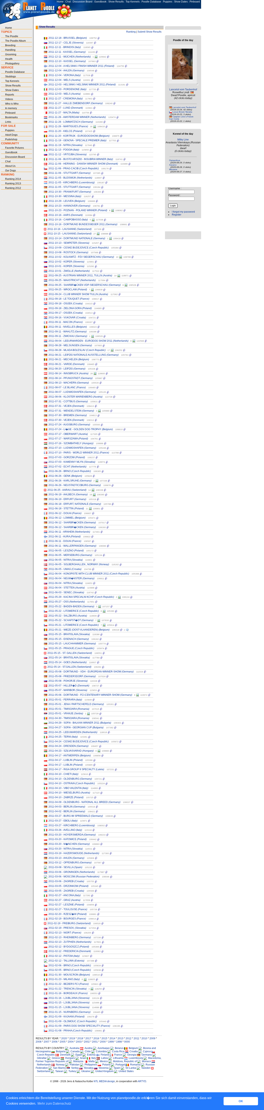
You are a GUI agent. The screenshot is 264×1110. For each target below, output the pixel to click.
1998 (119, 1041)
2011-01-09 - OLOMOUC (72, 1021)
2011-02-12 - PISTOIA (64, 956)
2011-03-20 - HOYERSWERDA (72, 834)
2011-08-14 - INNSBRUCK (68, 373)
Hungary (69, 1058)
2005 (63, 1041)
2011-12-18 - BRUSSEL (67, 37)
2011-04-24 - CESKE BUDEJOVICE (78, 741)
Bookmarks (11, 117)
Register (176, 214)
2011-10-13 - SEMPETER (68, 242)
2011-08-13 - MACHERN (68, 382)
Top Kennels (133, 1)
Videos (9, 99)
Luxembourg (135, 1058)
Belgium (132, 1048)
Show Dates (181, 1)
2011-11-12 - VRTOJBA (67, 154)
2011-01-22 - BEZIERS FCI (68, 984)
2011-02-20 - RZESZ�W (67, 914)
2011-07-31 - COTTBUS (68, 401)
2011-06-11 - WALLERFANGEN (72, 545)
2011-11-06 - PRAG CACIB (73, 168)
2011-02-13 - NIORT (64, 932)
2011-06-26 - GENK (65, 475)
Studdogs (10, 76)
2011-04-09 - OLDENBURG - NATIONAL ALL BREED (84, 802)
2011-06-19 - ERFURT (67, 499)
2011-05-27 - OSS (66, 601)
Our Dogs (10, 170)
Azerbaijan (103, 1048)
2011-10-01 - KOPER (66, 266)
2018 (80, 1038)
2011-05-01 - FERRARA (65, 699)
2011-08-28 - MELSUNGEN (70, 345)
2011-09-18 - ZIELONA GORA (70, 308)
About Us (10, 166)
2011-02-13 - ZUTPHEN (69, 941)
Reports (9, 94)
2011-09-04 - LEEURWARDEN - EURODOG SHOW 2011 (88, 340)
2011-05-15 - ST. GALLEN (69, 653)
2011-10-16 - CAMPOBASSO (68, 219)
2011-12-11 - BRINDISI (64, 47)
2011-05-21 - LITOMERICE (73, 625)
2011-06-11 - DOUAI (64, 541)
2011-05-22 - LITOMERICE (73, 611)
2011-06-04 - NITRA (65, 583)
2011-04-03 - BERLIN (66, 806)
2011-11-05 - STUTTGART (69, 187)
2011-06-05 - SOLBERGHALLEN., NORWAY (78, 564)
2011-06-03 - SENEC (66, 592)
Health (9, 59)
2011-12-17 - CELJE (66, 42)
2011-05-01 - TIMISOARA (68, 708)
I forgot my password (183, 211)
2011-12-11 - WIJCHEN (69, 56)
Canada (74, 1051)
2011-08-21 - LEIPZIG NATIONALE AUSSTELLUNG (83, 354)
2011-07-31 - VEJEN (66, 406)
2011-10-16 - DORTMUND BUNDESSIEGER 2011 (82, 224)
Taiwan (58, 1071)
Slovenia (102, 1067)
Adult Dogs (11, 134)
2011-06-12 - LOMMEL (67, 517)
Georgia (131, 1054)
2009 (152, 1038)
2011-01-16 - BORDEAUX (68, 993)
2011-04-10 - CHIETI (63, 774)
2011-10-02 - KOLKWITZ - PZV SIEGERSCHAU (81, 256)
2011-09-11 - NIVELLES (67, 326)
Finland (104, 1054)
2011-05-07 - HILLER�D (68, 685)
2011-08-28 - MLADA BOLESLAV (77, 350)
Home (60, 1)
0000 (127, 1041)
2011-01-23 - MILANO (64, 979)
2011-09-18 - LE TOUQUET (68, 298)
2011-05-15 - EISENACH (68, 639)
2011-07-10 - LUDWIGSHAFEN (72, 447)
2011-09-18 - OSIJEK (65, 303)
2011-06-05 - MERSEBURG (70, 555)
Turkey (71, 1071)
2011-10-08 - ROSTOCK (68, 252)
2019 (72, 1038)
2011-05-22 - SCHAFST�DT (70, 620)
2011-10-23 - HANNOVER (69, 205)
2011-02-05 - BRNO (69, 970)
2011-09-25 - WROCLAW (67, 289)
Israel (82, 1058)
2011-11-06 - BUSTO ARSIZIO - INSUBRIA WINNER (80, 159)
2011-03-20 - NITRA (65, 848)
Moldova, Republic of (124, 1061)
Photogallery (12, 63)
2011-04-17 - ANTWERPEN (69, 755)
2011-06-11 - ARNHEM (69, 531)
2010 (144, 1038)
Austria (87, 1048)
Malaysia (77, 1061)
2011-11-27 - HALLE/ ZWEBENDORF (75, 103)
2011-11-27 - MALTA (63, 112)
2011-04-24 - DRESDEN (68, 746)
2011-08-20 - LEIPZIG (66, 368)
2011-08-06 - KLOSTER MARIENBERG (75, 396)
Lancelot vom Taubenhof (183, 89)
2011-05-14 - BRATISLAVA (69, 657)
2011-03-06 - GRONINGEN (71, 872)
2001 (95, 1041)
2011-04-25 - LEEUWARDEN (72, 732)
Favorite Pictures (14, 147)
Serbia (74, 1067)
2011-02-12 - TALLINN (66, 960)
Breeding (10, 45)
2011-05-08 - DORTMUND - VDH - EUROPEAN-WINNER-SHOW (91, 671)
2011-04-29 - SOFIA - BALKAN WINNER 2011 (79, 722)
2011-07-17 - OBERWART (68, 434)
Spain (116, 1067)
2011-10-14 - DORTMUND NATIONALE (76, 238)
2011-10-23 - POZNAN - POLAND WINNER (77, 210)
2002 (87, 1041)
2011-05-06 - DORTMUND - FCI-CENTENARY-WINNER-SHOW (90, 694)
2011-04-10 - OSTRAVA (71, 783)
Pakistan (73, 1064)
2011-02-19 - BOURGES (67, 918)
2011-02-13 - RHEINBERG (69, 937)
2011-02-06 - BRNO (69, 965)
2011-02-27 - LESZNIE (66, 904)
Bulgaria (60, 1051)
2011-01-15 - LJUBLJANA (69, 1002)
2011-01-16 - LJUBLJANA (69, 998)
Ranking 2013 (13, 183)
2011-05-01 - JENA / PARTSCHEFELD (76, 704)
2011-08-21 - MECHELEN (68, 359)
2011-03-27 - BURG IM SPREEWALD (75, 816)
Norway (60, 1064)
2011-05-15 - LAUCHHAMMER (72, 643)
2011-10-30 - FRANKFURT (69, 191)
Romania (134, 1064)
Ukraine (85, 1071)
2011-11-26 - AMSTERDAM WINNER (77, 117)
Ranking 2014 (13, 179)
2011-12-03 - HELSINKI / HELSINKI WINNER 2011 (82, 84)
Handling (10, 49)
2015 (104, 1038)
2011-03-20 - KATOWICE (67, 839)
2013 (120, 1038)
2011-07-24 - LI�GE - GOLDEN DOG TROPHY (80, 429)
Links (8, 121)
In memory (11, 108)
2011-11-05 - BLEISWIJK (70, 177)
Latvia (104, 1058)
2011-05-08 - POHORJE (68, 680)
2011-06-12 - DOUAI (64, 513)
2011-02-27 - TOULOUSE (67, 909)
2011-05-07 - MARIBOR (67, 690)
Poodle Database (151, 1)
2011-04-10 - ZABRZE (66, 797)
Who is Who (12, 103)
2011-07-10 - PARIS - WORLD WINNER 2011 (78, 452)
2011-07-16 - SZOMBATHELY (70, 443)
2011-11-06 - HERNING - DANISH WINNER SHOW (83, 163)
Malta (91, 1061)
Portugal (119, 1064)
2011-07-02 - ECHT (67, 466)
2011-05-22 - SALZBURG (67, 615)
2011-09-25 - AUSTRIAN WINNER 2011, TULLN (80, 275)
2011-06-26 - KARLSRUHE (70, 480)
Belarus (119, 1048)
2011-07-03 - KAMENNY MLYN (71, 461)
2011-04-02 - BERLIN (66, 811)
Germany (146, 1054)
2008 (38, 1041)
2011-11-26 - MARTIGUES (68, 126)
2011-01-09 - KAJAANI (66, 1016)
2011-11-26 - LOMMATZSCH (70, 121)
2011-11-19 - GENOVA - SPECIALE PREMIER (77, 140)
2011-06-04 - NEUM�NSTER (71, 578)
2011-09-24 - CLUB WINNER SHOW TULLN (78, 294)
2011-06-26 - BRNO (69, 471)
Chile (87, 1051)
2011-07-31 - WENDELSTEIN (71, 410)
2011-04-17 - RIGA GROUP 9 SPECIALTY (76, 769)
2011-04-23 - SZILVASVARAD (71, 750)
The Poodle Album (15, 40)
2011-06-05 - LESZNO (66, 550)
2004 (71, 1041)
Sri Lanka (130, 1067)
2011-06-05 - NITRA (65, 559)
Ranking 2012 (13, 188)
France (117, 1054)
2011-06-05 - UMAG (64, 569)
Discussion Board (82, 1)
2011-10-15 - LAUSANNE (69, 233)
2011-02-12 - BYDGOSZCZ (68, 946)
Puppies (167, 1)
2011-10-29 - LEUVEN (66, 201)
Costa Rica (117, 1051)
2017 (88, 1038)
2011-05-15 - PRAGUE (71, 648)
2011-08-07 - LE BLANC (67, 387)
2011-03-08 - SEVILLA (65, 867)
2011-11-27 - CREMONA (65, 98)
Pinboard (195, 1)
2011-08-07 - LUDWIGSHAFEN (72, 392)
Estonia (90, 1054)
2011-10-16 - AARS (65, 215)
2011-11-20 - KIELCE (65, 131)
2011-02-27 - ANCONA (64, 895)
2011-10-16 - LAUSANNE (69, 229)
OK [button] (241, 1101)
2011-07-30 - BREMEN (67, 415)
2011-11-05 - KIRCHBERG (71, 182)
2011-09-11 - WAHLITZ (67, 331)
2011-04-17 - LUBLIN (65, 760)
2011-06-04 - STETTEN (66, 587)
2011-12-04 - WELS (64, 80)
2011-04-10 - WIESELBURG (69, 792)
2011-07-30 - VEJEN (66, 420)
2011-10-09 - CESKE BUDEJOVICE (78, 247)
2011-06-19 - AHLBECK (68, 494)
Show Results (116, 1)
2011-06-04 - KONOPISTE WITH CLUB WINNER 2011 (88, 573)
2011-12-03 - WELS (64, 93)
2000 (103, 1041)
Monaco (146, 1061)
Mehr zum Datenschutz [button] (54, 1103)
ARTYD (142, 1081)
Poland (105, 1064)
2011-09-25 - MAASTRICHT (72, 280)
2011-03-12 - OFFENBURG (70, 862)
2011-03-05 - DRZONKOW (68, 886)
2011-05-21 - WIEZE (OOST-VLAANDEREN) (79, 629)
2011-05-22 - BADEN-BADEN (71, 606)
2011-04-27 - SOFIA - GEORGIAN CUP (76, 727)
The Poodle (11, 36)
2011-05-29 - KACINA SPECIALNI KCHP (81, 597)
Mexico (103, 1061)
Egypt (78, 1054)
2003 (79, 1041)
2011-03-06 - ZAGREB (66, 881)
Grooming (10, 54)
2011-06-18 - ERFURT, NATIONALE (74, 504)
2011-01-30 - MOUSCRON (69, 974)
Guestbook (100, 1)
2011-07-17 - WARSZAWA (68, 438)
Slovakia (87, 1067)
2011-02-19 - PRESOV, (67, 927)
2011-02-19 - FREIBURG (69, 923)
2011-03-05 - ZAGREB (66, 890)
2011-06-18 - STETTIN (66, 508)
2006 (55, 1041)
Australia (73, 1048)
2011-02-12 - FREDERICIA (69, 951)
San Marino (59, 1067)
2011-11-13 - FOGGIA (63, 149)
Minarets (173, 169)
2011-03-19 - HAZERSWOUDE (73, 853)
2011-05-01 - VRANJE (65, 713)
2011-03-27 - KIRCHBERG (71, 825)
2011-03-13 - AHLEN (66, 858)
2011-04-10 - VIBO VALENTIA (68, 788)
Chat (68, 1)
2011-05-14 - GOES (67, 662)
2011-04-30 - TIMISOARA (68, 718)
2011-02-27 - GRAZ (64, 900)
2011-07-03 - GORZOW (66, 457)
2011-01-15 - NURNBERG (69, 1012)
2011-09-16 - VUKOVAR (67, 317)
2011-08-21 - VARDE (66, 364)
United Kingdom (103, 1071)
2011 (136, 1038)
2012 (128, 1038)
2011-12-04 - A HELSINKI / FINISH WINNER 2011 (81, 66)
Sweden (145, 1067)
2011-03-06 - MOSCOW (73, 876)
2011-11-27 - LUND (65, 107)
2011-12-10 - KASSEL (67, 61)
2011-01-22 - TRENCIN (67, 988)
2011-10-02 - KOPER (66, 261)
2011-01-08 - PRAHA (70, 1030)
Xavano (173, 165)
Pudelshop (11, 139)
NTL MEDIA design (104, 1081)
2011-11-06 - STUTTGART (69, 173)
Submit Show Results (149, 31)
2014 (112, 1038)
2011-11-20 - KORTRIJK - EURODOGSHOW (79, 135)
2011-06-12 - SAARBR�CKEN (72, 522)
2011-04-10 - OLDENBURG (70, 778)
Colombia (101, 1051)
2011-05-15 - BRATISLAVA (69, 634)
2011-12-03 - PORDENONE (67, 89)
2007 (47, 1041)
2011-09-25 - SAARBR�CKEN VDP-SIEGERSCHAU (84, 285)
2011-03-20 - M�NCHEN (69, 844)
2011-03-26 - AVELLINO (65, 830)
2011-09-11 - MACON (65, 322)
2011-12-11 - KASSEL (67, 52)
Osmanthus (174, 160)
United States (125, 1071)
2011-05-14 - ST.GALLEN (69, 666)
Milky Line (183, 139)
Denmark (64, 1054)
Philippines (90, 1064)
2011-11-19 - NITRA (65, 145)
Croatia (133, 1051)
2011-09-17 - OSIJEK (65, 312)
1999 (111, 1041)
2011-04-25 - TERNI (63, 736)
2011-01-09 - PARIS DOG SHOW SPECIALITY (79, 1025)
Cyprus (146, 1051)
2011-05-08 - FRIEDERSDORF (72, 676)
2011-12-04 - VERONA (64, 75)
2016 (96, 1038)
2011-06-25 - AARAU (66, 489)
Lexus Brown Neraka (182, 112)
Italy (93, 1058)
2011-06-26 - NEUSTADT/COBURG (74, 485)
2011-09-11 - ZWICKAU (67, 336)
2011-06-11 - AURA (64, 536)
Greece (55, 1058)
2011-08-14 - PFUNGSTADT (70, 378)
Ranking (131, 31)
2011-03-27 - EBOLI (63, 820)
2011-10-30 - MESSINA (64, 196)
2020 (64, 1038)
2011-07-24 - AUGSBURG (69, 424)
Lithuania (118, 1058)
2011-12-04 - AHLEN (66, 70)
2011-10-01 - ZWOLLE (69, 271)
